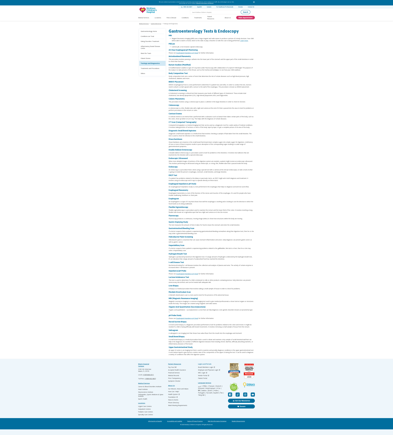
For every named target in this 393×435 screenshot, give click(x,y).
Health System (173, 394)
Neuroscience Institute (145, 392)
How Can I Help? (173, 391)
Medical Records (173, 375)
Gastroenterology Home (149, 31)
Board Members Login (205, 367)
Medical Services (143, 18)
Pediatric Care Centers (145, 412)
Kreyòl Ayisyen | (211, 388)
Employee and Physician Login (208, 370)
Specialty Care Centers (145, 414)
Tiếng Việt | (202, 395)
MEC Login (202, 373)
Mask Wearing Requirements (177, 405)
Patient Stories (145, 58)
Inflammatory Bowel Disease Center (150, 47)
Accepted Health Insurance (177, 370)
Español (199, 7)
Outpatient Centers (144, 409)
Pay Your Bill (172, 367)
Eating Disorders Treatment (150, 41)
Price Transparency (174, 378)
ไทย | (222, 393)
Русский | (209, 393)
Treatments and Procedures (150, 68)
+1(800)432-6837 (150, 379)
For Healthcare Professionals (224, 7)
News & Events (173, 400)
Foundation (172, 397)
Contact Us (251, 7)
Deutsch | (219, 386)
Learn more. (244, 41)
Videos (143, 73)
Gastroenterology (156, 24)
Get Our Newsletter (242, 401)
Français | (212, 386)
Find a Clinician (171, 18)
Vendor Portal (203, 375)
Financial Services (174, 373)
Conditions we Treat (147, 36)
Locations (158, 18)
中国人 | (205, 386)
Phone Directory (173, 402)
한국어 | (211, 390)
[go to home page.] (148, 10)
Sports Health (142, 399)
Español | (216, 393)
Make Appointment (245, 18)
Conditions (185, 18)
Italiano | (205, 390)
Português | (202, 393)
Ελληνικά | (201, 388)
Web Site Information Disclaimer (217, 421)
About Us (228, 18)
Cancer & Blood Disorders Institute (149, 386)
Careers (209, 7)
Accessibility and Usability (174, 421)
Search (245, 12)
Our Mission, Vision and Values (178, 389)
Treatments (198, 18)
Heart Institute (143, 389)
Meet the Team (146, 53)
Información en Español (155, 421)
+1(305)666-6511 (148, 375)
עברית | (219, 388)
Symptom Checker (174, 381)
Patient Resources (210, 18)
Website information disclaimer (205, 3)
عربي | (200, 386)
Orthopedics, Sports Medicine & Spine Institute (150, 395)
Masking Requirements (238, 421)
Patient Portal (202, 378)
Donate (240, 7)
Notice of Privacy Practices (195, 421)
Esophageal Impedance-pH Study (187, 53)
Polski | (216, 390)
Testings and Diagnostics (150, 63)
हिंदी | (199, 390)
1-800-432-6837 (187, 7)
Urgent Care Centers (145, 406)
